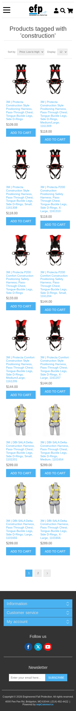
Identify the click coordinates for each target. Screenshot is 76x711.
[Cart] (70, 10)
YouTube (48, 647)
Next (47, 573)
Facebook (28, 647)
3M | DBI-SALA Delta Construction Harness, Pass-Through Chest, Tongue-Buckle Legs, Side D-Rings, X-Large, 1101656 (54, 529)
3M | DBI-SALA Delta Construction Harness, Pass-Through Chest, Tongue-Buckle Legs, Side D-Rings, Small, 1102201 (20, 451)
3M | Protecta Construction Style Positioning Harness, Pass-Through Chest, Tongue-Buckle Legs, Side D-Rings (19, 110)
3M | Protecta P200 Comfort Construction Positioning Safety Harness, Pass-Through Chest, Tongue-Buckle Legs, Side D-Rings (19, 282)
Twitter (38, 647)
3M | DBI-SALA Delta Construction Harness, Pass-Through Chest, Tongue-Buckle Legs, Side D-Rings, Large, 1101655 (20, 529)
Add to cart (21, 132)
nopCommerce (45, 704)
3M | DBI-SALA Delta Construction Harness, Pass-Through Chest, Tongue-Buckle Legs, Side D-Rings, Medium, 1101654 (54, 451)
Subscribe (56, 677)
